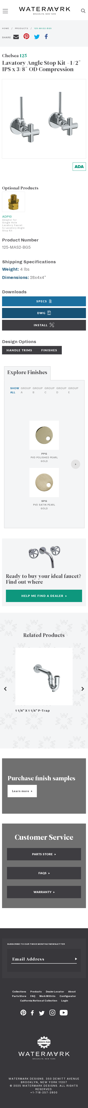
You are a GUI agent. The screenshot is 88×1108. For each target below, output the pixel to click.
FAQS (42, 873)
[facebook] (46, 37)
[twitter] (37, 37)
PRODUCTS (21, 28)
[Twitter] (42, 1014)
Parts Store (19, 996)
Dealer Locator (55, 991)
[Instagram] (52, 1014)
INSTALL (41, 325)
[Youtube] (64, 1014)
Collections (19, 991)
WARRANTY (43, 891)
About (72, 991)
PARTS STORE (43, 854)
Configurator (68, 996)
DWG (41, 312)
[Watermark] (44, 11)
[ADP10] (13, 202)
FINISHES (49, 350)
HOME (5, 28)
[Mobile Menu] (5, 11)
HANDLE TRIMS (19, 350)
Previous (5, 689)
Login (64, 1000)
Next (83, 689)
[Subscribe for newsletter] (74, 959)
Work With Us (47, 996)
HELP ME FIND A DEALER (42, 595)
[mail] (16, 37)
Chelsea (14, 55)
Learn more (21, 790)
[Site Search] (83, 11)
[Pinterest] (23, 1014)
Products (36, 991)
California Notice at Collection (38, 1000)
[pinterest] (26, 36)
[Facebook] (32, 1014)
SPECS (41, 301)
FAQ (32, 996)
